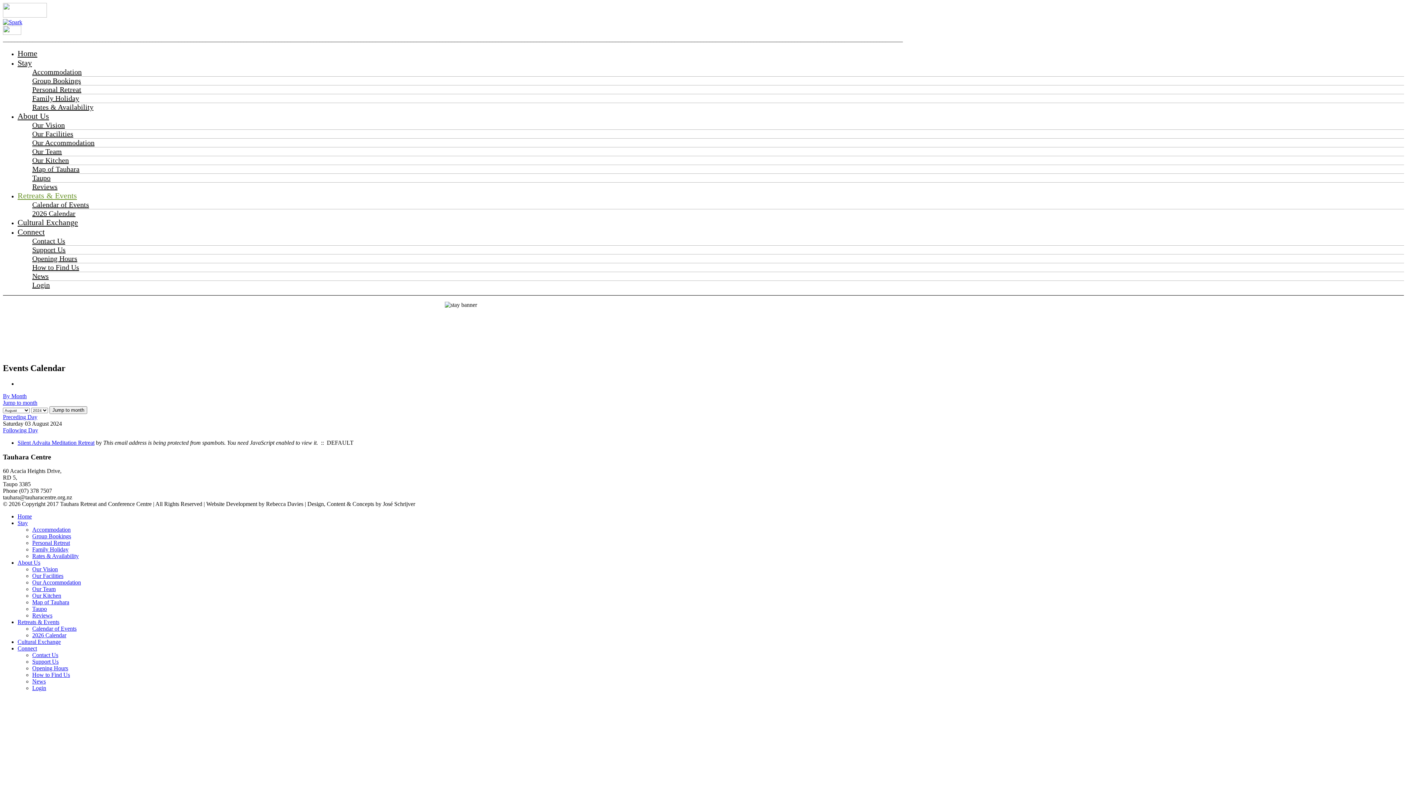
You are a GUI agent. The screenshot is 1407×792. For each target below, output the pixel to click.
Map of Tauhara (56, 169)
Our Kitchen (50, 160)
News (40, 276)
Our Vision (48, 125)
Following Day (20, 430)
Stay (25, 62)
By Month (15, 396)
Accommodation (57, 72)
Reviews (45, 187)
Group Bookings (56, 81)
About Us (33, 116)
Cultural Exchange (48, 222)
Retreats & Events (47, 195)
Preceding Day (20, 417)
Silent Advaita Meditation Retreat (56, 443)
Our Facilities (52, 134)
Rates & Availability (62, 107)
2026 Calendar (53, 213)
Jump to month (20, 403)
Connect (31, 231)
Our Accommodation (63, 143)
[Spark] (12, 22)
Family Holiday (55, 98)
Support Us (49, 250)
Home (27, 53)
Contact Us (48, 241)
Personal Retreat (56, 89)
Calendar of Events (60, 205)
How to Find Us (55, 267)
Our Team (47, 151)
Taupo (41, 178)
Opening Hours (54, 258)
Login (41, 285)
